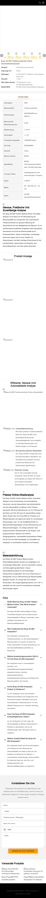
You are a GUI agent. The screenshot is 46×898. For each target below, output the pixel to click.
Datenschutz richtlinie (23, 894)
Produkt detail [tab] (23, 97)
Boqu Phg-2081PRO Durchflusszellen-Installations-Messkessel (11, 878)
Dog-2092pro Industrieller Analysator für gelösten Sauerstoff (34, 878)
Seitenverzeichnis (31, 891)
